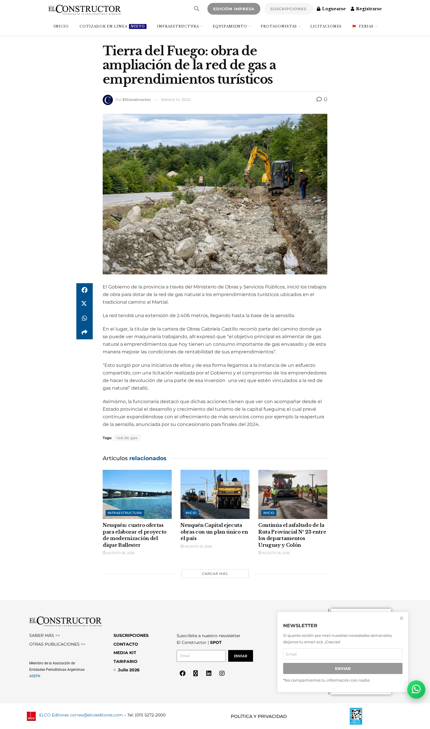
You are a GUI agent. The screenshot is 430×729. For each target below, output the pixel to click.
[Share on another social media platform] (84, 332)
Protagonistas (279, 26)
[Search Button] (196, 8)
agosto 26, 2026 (120, 553)
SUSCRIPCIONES (288, 8)
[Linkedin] (209, 673)
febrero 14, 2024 (176, 99)
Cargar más (215, 574)
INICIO (61, 26)
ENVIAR (343, 668)
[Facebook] (182, 673)
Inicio (191, 513)
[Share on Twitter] (84, 304)
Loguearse (333, 8)
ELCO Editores (54, 715)
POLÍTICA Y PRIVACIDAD (259, 716)
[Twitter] (196, 673)
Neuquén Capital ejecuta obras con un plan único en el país (214, 531)
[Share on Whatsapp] (84, 318)
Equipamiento (230, 26)
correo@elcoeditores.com (96, 715)
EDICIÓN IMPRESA (233, 8)
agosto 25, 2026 (198, 546)
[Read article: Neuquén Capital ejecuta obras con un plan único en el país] (215, 494)
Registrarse (368, 8)
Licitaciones (326, 26)
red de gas (126, 438)
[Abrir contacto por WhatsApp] (416, 689)
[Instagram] (222, 673)
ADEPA (34, 676)
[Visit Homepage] (84, 9)
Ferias (366, 26)
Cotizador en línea (112, 26)
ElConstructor (137, 99)
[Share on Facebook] (84, 290)
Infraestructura (178, 26)
